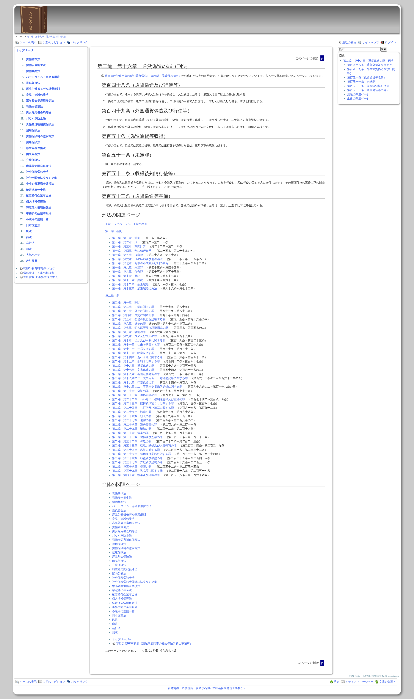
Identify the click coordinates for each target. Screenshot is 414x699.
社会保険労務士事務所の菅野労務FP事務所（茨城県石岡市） (143, 75)
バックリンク (79, 42)
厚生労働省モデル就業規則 (43, 88)
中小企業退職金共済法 (40, 183)
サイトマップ (370, 42)
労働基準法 (33, 59)
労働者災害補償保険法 (40, 124)
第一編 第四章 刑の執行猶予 (131, 250)
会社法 (30, 243)
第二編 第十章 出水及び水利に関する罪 (138, 340)
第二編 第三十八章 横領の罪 (131, 466)
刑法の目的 (140, 224)
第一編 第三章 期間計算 (129, 246)
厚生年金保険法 (36, 148)
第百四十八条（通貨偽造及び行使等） (371, 64)
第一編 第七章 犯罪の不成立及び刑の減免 (140, 263)
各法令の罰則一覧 (37, 219)
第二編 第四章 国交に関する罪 (133, 315)
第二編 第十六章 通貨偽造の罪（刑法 (46, 36)
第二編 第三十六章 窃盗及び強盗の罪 (137, 458)
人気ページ (33, 254)
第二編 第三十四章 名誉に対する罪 (136, 449)
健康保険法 (33, 142)
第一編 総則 (113, 231)
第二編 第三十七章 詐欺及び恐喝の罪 (137, 462)
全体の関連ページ (358, 98)
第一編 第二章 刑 (124, 242)
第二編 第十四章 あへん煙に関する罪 (137, 357)
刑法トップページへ (117, 224)
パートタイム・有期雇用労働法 (131, 506)
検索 (383, 49)
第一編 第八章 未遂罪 (127, 267)
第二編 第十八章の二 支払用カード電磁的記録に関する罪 (150, 378)
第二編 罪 (112, 295)
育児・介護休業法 (37, 94)
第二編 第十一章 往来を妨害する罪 (136, 344)
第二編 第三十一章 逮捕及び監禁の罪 (137, 437)
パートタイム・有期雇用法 (43, 77)
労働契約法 (33, 71)
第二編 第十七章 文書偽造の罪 (133, 369)
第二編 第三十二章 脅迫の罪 (131, 441)
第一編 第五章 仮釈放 (127, 254)
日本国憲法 (33, 225)
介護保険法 (33, 160)
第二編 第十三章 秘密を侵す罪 (133, 353)
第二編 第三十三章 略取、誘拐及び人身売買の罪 (144, 445)
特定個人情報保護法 (38, 207)
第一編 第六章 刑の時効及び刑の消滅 (137, 259)
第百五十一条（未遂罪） (362, 81)
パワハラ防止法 (36, 118)
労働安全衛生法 (36, 65)
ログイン (390, 42)
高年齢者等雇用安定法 (40, 100)
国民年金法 (33, 154)
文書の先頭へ (387, 681)
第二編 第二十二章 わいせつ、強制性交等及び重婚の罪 (148, 399)
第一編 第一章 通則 (126, 238)
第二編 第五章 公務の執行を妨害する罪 (138, 319)
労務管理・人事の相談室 (38, 273)
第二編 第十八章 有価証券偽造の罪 (136, 374)
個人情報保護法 (36, 201)
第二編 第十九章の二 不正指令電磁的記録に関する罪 (147, 386)
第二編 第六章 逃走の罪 (129, 323)
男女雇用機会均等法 (38, 112)
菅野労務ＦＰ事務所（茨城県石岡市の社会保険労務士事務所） (207, 688)
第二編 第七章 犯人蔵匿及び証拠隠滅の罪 (140, 327)
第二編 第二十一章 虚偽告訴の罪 (134, 395)
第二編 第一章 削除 (126, 302)
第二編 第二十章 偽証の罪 (130, 391)
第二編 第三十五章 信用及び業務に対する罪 (141, 454)
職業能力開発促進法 (38, 166)
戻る (336, 681)
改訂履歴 (31, 260)
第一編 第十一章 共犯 (127, 280)
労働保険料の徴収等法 (40, 136)
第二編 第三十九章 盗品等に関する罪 (137, 470)
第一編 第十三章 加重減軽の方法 (134, 288)
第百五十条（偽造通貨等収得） (366, 77)
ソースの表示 (28, 42)
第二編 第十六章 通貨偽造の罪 (133, 365)
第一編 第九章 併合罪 (127, 271)
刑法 (29, 249)
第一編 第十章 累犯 (126, 276)
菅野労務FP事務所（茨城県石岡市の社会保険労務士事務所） (154, 643)
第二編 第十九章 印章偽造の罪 (133, 382)
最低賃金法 (33, 83)
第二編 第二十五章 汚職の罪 (131, 411)
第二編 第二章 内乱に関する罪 (133, 306)
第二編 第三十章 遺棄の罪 (130, 433)
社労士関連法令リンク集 (41, 177)
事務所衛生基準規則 (38, 213)
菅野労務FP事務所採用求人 (40, 277)
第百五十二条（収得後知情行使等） (369, 86)
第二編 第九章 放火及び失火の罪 (134, 336)
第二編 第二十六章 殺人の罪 (131, 416)
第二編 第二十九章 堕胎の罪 (131, 428)
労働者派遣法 (34, 106)
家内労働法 (119, 573)
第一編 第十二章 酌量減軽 (130, 284)
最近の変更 (349, 42)
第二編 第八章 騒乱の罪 (129, 332)
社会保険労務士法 (37, 171)
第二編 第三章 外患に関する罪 (133, 311)
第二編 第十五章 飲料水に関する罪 (136, 361)
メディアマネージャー (359, 681)
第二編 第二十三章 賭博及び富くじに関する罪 (143, 403)
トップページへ (122, 639)
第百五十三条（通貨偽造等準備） (368, 90)
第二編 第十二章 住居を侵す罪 (133, 348)
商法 (29, 237)
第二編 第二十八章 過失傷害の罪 (134, 424)
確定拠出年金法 (36, 189)
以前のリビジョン (54, 42)
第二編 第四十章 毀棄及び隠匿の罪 (136, 475)
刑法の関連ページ (358, 94)
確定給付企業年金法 (38, 195)
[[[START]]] (33, 32)
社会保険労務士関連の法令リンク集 (134, 581)
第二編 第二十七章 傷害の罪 (131, 420)
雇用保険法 (33, 130)
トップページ (24, 50)
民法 (29, 231)
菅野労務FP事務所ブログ (39, 268)
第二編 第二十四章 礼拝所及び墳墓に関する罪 (143, 407)
